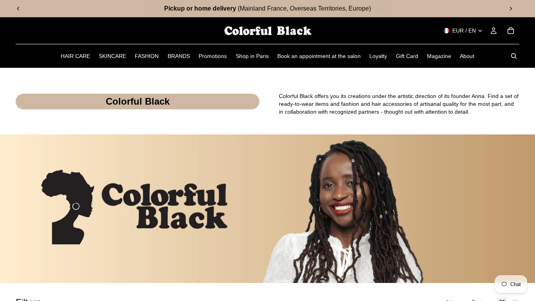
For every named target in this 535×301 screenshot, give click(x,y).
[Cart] (510, 30)
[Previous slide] (18, 8)
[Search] (513, 56)
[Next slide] (510, 8)
